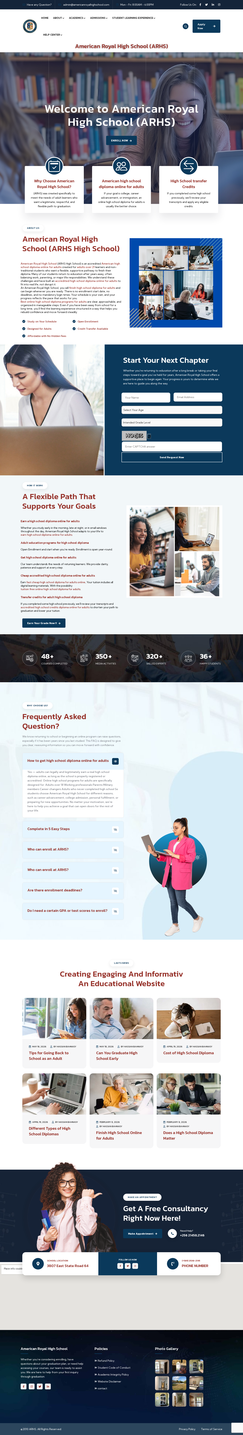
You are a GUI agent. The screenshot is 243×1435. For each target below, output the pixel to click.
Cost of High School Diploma (188, 1053)
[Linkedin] (213, 4)
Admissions (97, 18)
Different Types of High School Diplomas (49, 1131)
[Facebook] (200, 4)
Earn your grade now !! (42, 623)
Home (44, 18)
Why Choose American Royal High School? (54, 184)
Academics (76, 18)
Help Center (51, 35)
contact (102, 1388)
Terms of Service (211, 1429)
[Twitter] (206, 4)
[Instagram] (219, 4)
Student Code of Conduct (114, 1367)
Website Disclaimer (109, 1381)
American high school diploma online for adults (121, 184)
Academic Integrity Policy (113, 1374)
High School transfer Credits (189, 184)
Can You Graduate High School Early (117, 1055)
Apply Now (201, 26)
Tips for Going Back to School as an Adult (49, 1055)
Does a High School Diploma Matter (188, 1135)
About (57, 18)
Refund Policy (106, 1360)
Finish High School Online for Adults (119, 1135)
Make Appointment (140, 1234)
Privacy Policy (187, 1429)
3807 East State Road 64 (67, 1266)
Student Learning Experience (132, 18)
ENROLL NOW (119, 140)
